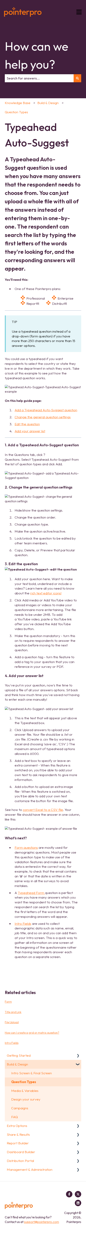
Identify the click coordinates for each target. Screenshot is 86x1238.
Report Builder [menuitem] (18, 1143)
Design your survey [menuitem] (25, 1099)
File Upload (12, 1022)
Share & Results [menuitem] (18, 1134)
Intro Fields (23, 923)
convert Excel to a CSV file (43, 810)
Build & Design (48, 103)
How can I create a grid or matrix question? (32, 1032)
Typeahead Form (31, 893)
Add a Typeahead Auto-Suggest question (46, 410)
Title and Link (13, 1012)
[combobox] (39, 78)
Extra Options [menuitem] (17, 1126)
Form (8, 1001)
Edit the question (27, 424)
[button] (78, 1055)
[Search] (77, 78)
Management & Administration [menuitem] (29, 1169)
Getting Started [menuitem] (19, 1055)
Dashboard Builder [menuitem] (21, 1152)
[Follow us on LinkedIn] (78, 1203)
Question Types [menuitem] (23, 1082)
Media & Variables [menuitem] (24, 1091)
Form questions (26, 847)
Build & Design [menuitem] (17, 1064)
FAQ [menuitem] (14, 1117)
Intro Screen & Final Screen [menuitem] (31, 1073)
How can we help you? (36, 55)
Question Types (16, 112)
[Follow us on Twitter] (78, 1194)
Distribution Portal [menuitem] (20, 1161)
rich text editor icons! (45, 593)
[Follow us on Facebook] (69, 1194)
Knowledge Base (17, 103)
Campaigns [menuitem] (19, 1108)
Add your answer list (30, 431)
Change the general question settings (43, 417)
